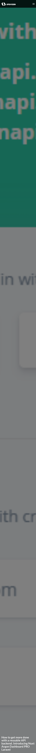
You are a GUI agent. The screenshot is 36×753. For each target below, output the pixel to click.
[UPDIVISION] (8, 2)
